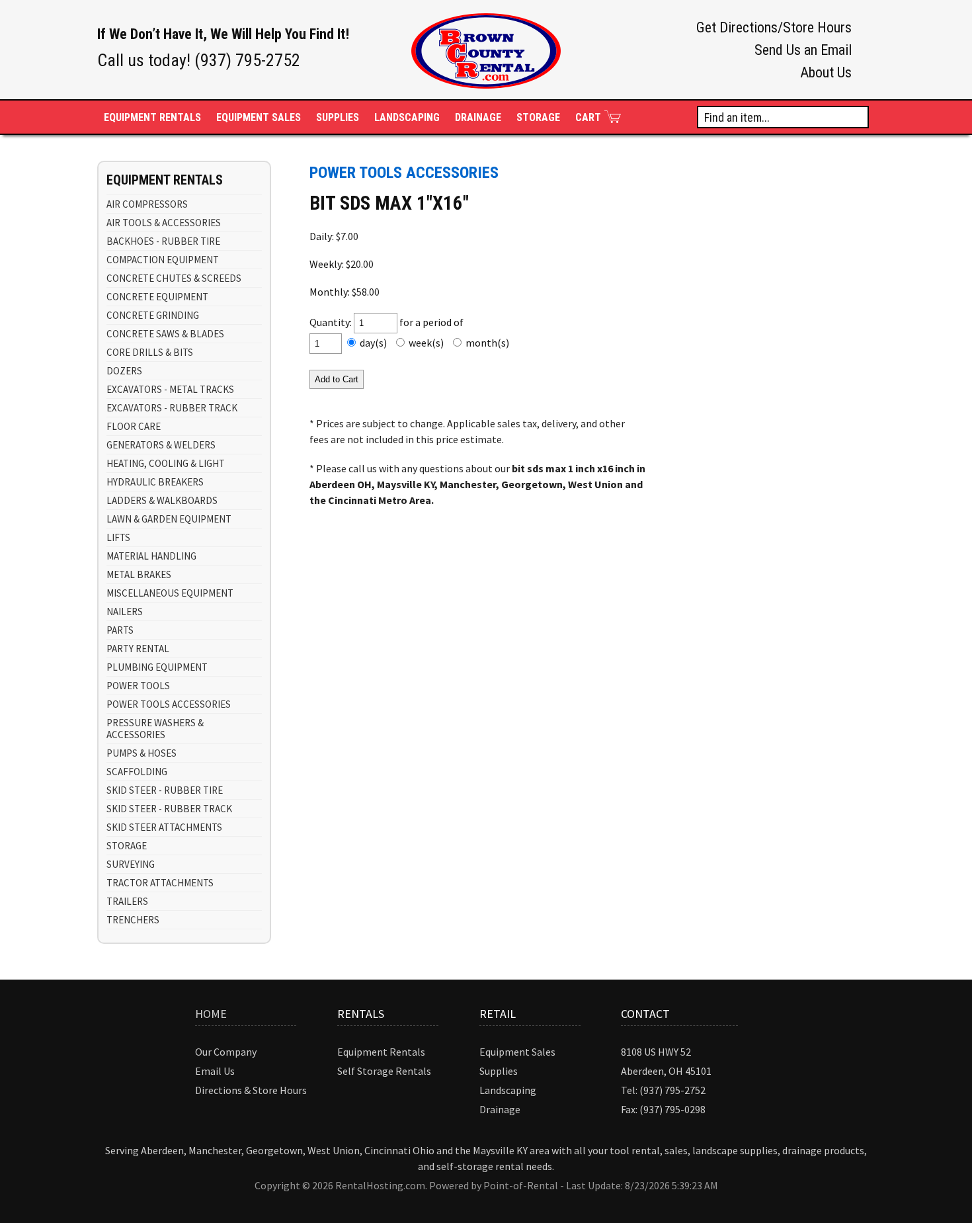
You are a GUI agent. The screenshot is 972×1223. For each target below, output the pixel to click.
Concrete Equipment (157, 296)
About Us (826, 72)
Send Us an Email (803, 50)
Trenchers (132, 919)
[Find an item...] (859, 116)
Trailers (127, 901)
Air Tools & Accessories (163, 222)
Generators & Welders (161, 445)
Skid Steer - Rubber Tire (164, 790)
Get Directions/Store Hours (774, 27)
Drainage (478, 117)
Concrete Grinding (152, 315)
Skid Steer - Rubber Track (169, 808)
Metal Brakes (138, 574)
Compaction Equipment (162, 259)
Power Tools (138, 685)
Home (211, 1013)
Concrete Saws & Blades (165, 333)
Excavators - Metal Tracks (170, 389)
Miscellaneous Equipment (169, 593)
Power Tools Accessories (168, 704)
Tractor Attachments (160, 882)
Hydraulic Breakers (155, 482)
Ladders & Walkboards (162, 500)
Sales (258, 117)
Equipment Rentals (381, 1051)
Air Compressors (147, 204)
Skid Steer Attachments (164, 827)
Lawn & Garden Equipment (168, 519)
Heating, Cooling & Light (165, 463)
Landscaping (407, 117)
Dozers (124, 370)
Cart (588, 117)
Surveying (130, 864)
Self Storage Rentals (384, 1070)
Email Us (215, 1070)
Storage (538, 117)
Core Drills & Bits (149, 352)
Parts (120, 630)
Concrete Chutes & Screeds (173, 278)
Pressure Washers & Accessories (155, 728)
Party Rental (137, 648)
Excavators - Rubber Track (171, 407)
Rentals (152, 117)
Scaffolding (136, 771)
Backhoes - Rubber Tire (163, 241)
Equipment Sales (517, 1051)
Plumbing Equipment (157, 667)
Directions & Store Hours (251, 1090)
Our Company (226, 1051)
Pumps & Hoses (141, 753)
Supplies (337, 117)
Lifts (118, 537)
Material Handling (151, 556)
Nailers (124, 611)
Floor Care (133, 426)
